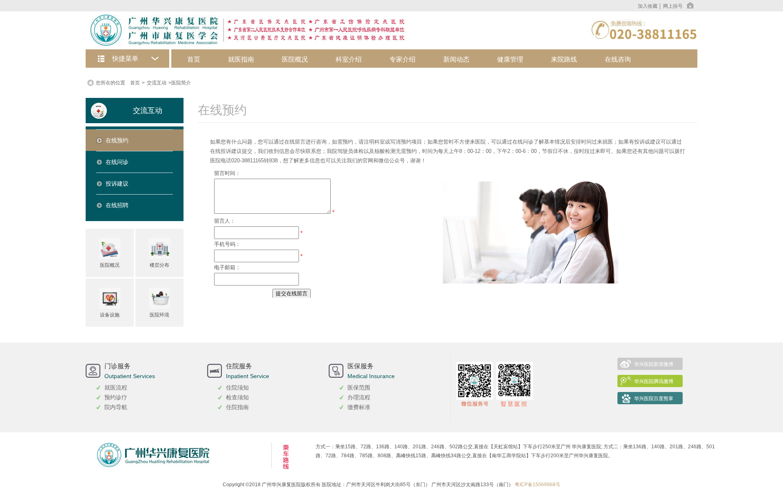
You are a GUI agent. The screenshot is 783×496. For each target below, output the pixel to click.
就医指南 (241, 59)
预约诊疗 (115, 397)
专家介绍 (402, 59)
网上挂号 (673, 6)
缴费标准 (358, 407)
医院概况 (295, 59)
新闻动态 (456, 59)
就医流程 (115, 387)
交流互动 (156, 83)
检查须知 (237, 397)
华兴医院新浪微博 (653, 364)
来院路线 (564, 59)
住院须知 (237, 387)
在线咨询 (618, 59)
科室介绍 (349, 59)
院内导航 (115, 407)
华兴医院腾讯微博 (653, 381)
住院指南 (237, 407)
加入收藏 (647, 6)
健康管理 (510, 59)
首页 (193, 59)
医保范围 (358, 387)
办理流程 (358, 397)
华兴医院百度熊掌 (653, 398)
